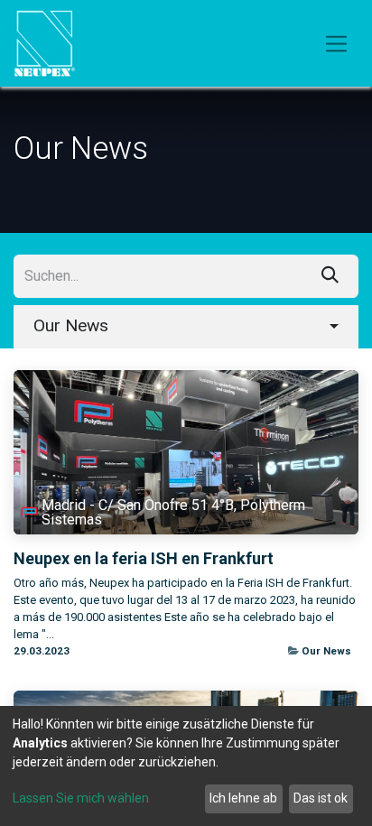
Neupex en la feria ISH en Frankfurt (144, 558)
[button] (186, 326)
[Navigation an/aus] (336, 43)
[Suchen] (330, 276)
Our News (326, 651)
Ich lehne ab (243, 798)
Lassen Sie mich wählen (81, 798)
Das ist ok (320, 798)
